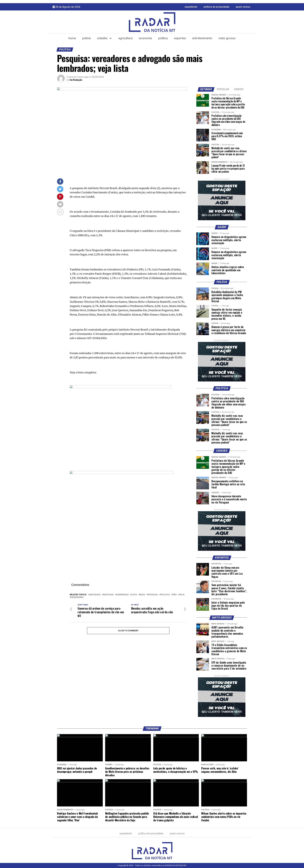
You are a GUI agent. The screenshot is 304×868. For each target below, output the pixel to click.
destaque (108, 595)
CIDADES (102, 38)
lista (134, 595)
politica (165, 595)
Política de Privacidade (216, 6)
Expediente (191, 6)
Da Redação (76, 80)
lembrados (122, 595)
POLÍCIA (86, 38)
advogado (95, 595)
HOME (72, 38)
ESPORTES (180, 38)
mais (142, 595)
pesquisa (153, 595)
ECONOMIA (145, 38)
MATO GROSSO (227, 38)
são (175, 595)
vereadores (77, 597)
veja (182, 595)
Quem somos (243, 6)
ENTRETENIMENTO (202, 38)
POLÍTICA (163, 38)
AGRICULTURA (125, 38)
